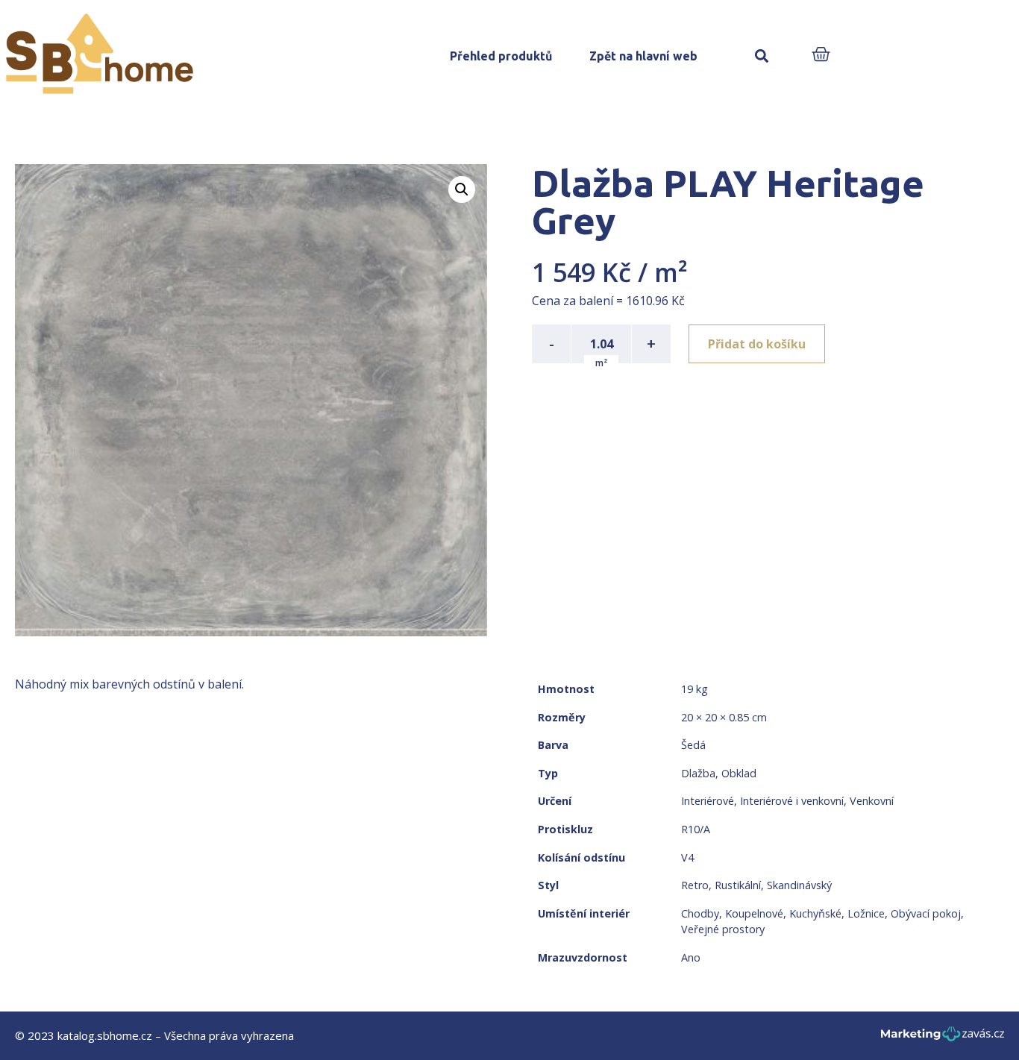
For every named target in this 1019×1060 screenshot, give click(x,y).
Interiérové (707, 801)
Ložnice (866, 913)
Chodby (700, 913)
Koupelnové (754, 913)
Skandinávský (799, 885)
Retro (695, 885)
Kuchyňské (815, 913)
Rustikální (738, 885)
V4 (687, 857)
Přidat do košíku (757, 344)
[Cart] (821, 55)
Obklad (738, 773)
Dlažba (698, 773)
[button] (762, 56)
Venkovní (872, 801)
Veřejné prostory (723, 929)
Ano (690, 957)
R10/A (695, 829)
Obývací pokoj (926, 913)
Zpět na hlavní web (643, 56)
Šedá (693, 745)
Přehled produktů (501, 56)
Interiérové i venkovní (792, 801)
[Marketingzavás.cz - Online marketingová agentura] (942, 1038)
